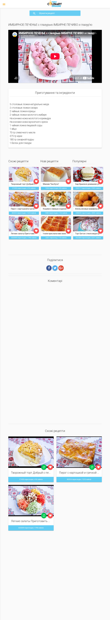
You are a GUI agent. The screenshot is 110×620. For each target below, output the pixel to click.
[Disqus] (55, 319)
